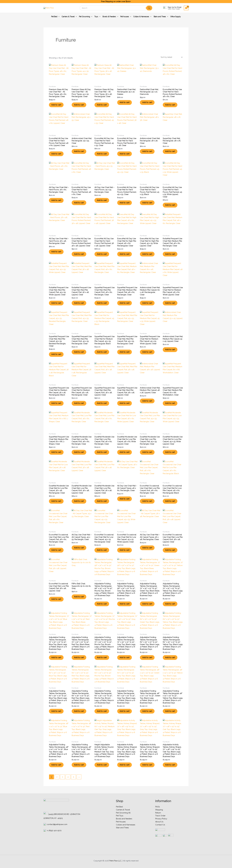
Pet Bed (54, 17)
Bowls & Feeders (109, 17)
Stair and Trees (122, 828)
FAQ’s (157, 807)
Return (158, 813)
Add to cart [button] (56, 105)
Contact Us (160, 825)
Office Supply (175, 17)
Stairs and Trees (160, 17)
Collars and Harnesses (125, 825)
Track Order (160, 816)
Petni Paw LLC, (115, 861)
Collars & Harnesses (141, 17)
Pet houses (124, 17)
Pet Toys (119, 816)
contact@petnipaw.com (57, 824)
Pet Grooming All (123, 813)
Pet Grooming (84, 17)
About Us (159, 822)
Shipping (159, 810)
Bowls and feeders (124, 819)
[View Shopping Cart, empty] (186, 8)
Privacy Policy (161, 819)
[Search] (149, 8)
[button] (58, 16)
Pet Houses (121, 822)
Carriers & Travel (68, 17)
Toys (96, 17)
